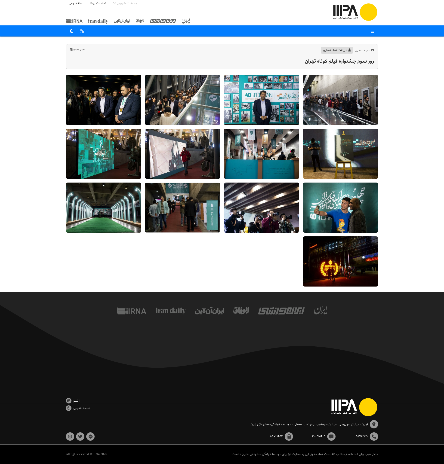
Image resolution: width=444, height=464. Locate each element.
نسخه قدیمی (76, 3)
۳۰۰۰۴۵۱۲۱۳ (318, 436)
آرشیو (76, 400)
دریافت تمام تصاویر (335, 50)
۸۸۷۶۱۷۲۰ (361, 436)
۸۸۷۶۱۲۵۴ (276, 436)
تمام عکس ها (98, 3)
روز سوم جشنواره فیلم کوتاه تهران (339, 61)
